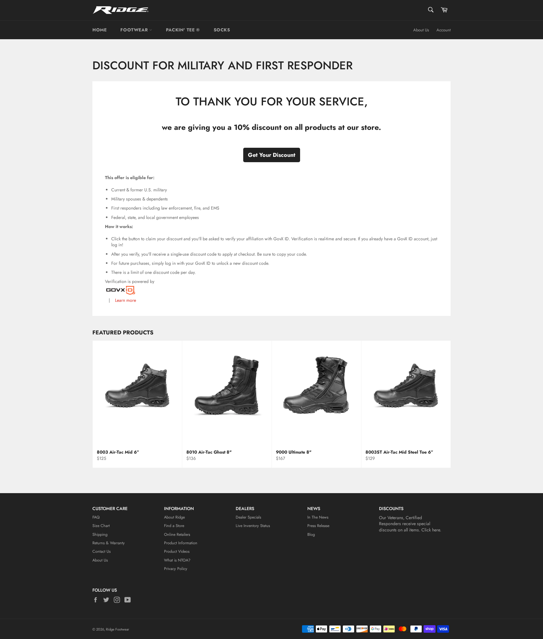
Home (99, 30)
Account (443, 30)
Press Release (318, 526)
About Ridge (174, 517)
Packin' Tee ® (183, 30)
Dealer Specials (248, 517)
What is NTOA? (177, 560)
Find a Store (174, 526)
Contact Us (101, 551)
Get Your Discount (271, 155)
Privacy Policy (175, 569)
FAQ (96, 517)
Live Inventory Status (253, 526)
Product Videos (176, 551)
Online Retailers (177, 534)
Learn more (125, 300)
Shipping (99, 534)
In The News (317, 517)
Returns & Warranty (108, 543)
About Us (421, 30)
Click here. (431, 530)
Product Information (180, 543)
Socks (222, 30)
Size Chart (101, 526)
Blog (311, 534)
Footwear (134, 30)
